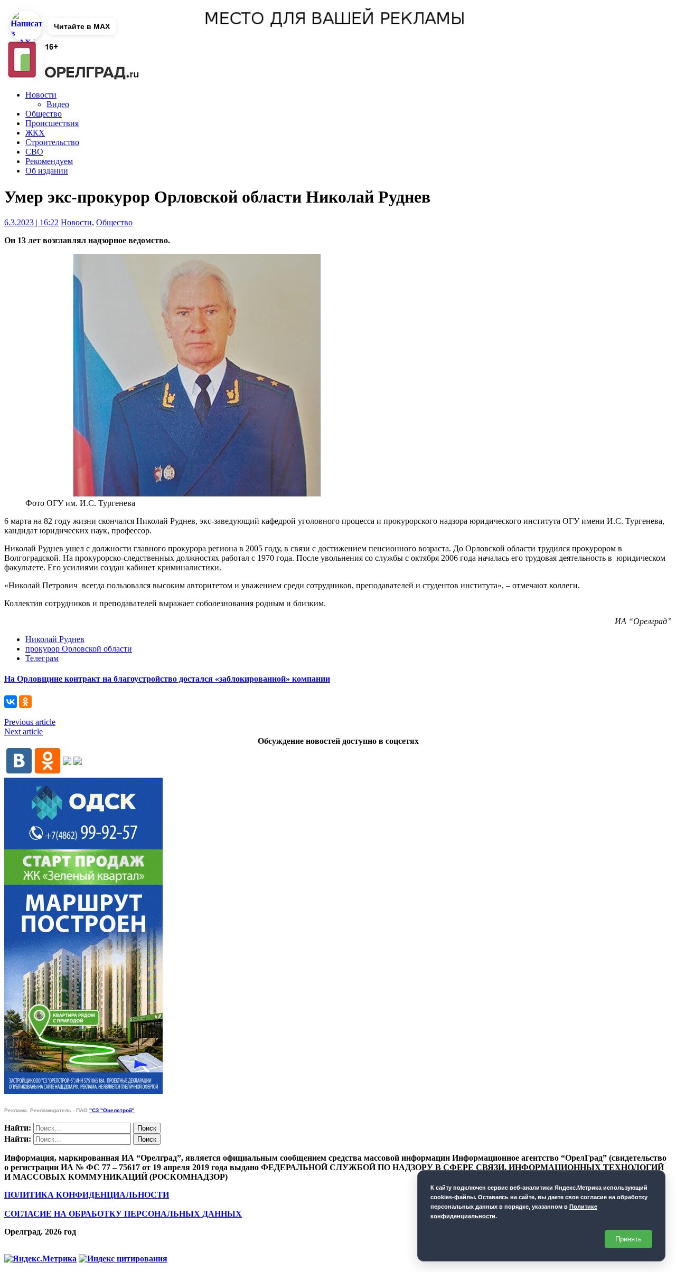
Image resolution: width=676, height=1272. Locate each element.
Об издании (46, 170)
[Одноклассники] (25, 701)
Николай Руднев (54, 639)
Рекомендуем (49, 161)
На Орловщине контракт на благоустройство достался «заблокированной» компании (167, 678)
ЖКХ (35, 132)
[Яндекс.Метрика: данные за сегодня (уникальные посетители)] (40, 1259)
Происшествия (52, 123)
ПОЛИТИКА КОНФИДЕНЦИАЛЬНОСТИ (86, 1194)
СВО (34, 151)
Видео (57, 104)
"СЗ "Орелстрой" (112, 1110)
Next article (23, 731)
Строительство (52, 142)
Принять (628, 1239)
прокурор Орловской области (78, 648)
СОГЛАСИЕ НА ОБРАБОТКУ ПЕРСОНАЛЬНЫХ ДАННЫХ (123, 1213)
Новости (41, 94)
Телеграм (42, 658)
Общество (43, 113)
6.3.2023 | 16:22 (31, 222)
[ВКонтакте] (10, 701)
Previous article (29, 722)
